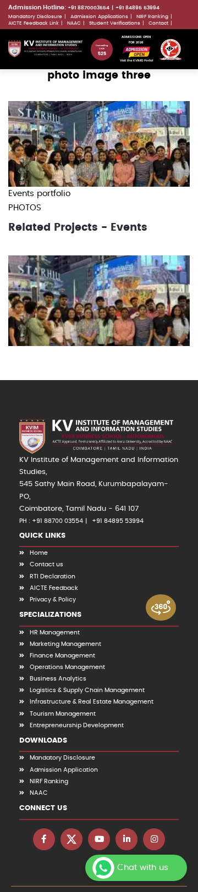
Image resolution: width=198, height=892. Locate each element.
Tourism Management (63, 714)
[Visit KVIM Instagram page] (154, 839)
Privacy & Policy (53, 599)
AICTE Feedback (54, 588)
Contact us (46, 564)
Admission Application (64, 770)
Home (39, 553)
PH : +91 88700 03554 (51, 521)
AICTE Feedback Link (33, 23)
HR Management (55, 632)
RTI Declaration (52, 576)
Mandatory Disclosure (35, 16)
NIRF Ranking (152, 16)
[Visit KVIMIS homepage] (45, 48)
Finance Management (62, 656)
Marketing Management (65, 644)
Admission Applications (99, 16)
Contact (158, 23)
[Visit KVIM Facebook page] (44, 839)
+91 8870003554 (88, 7)
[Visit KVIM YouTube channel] (99, 839)
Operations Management (67, 667)
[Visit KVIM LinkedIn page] (127, 839)
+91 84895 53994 (138, 7)
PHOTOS (24, 208)
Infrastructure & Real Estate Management (91, 702)
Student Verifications (114, 23)
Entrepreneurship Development (77, 725)
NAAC (74, 23)
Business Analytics (58, 679)
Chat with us (142, 867)
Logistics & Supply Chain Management (87, 690)
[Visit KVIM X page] (71, 839)
